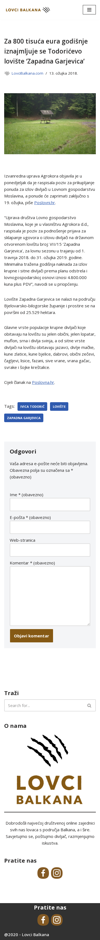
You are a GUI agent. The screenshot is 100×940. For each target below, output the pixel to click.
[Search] (89, 705)
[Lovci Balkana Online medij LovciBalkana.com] (27, 10)
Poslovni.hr (44, 202)
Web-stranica (22, 540)
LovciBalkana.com (27, 73)
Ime (26, 494)
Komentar (32, 563)
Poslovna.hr (43, 382)
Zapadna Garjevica (24, 418)
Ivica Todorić (32, 406)
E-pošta (30, 517)
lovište (59, 406)
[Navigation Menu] (89, 9)
